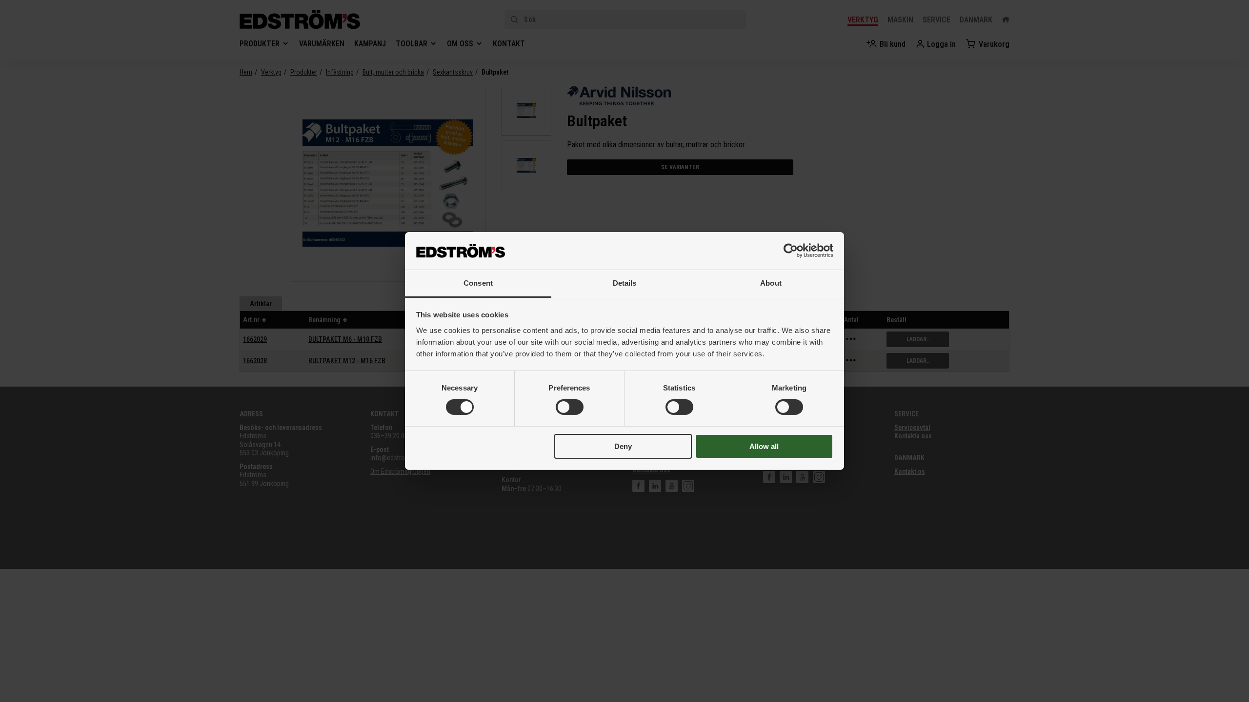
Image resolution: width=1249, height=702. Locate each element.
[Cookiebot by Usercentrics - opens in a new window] (790, 250)
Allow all (764, 446)
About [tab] (771, 283)
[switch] (570, 407)
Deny (623, 446)
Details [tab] (625, 283)
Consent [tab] (478, 283)
